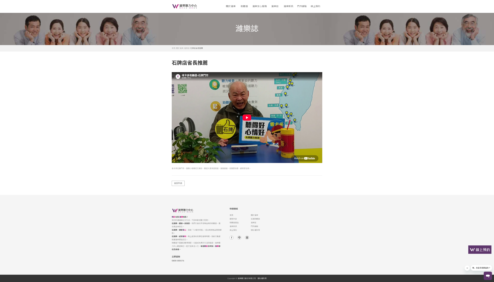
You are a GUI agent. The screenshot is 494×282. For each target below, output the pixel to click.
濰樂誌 (186, 48)
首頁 (173, 48)
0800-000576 (178, 261)
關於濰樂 (179, 48)
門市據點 (254, 226)
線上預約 (315, 6)
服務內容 (233, 219)
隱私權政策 (255, 230)
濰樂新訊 (288, 6)
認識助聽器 (255, 219)
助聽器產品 (234, 223)
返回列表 (178, 183)
